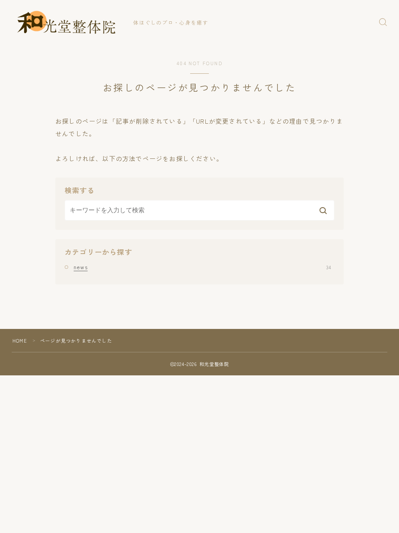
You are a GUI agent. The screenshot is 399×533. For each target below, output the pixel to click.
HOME (19, 340)
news (202, 267)
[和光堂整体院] (67, 22)
